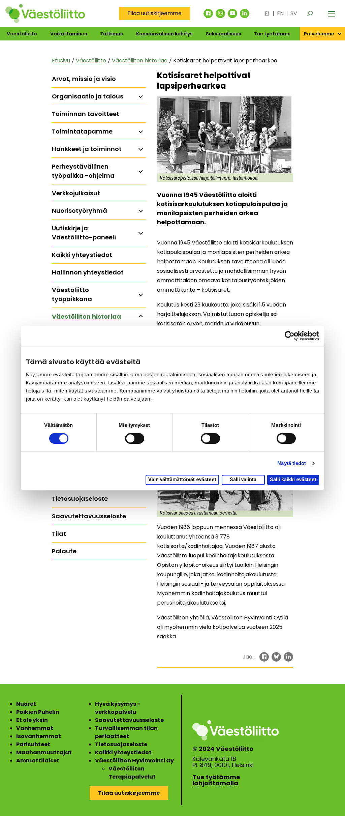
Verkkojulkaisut (76, 193)
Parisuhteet (33, 744)
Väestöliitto (22, 33)
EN (280, 13)
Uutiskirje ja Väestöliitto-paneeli (84, 232)
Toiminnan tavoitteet (85, 114)
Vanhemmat (34, 728)
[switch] (134, 438)
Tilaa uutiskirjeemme (154, 13)
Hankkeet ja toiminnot (87, 149)
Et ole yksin (32, 720)
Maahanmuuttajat (44, 752)
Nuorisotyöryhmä (79, 210)
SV (293, 13)
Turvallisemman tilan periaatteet (126, 732)
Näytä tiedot (291, 463)
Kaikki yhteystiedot (82, 255)
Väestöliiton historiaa (139, 60)
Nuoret (26, 704)
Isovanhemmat (38, 736)
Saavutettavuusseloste (89, 516)
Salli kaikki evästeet (293, 480)
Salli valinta (243, 480)
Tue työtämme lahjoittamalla (216, 780)
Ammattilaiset (37, 760)
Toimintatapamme (82, 131)
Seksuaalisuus (223, 33)
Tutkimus (111, 33)
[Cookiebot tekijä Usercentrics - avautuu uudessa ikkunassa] (289, 336)
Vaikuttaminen (68, 33)
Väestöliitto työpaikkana (72, 294)
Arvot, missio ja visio (84, 79)
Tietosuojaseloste (80, 498)
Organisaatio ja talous (87, 96)
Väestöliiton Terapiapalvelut (132, 773)
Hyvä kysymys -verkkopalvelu (117, 708)
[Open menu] (331, 13)
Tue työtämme (272, 33)
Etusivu (61, 60)
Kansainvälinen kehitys (164, 33)
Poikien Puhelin (37, 712)
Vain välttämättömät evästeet (182, 480)
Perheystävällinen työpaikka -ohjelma (83, 171)
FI (267, 13)
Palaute (64, 551)
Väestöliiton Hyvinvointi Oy (134, 760)
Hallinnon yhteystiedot (88, 272)
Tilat (59, 533)
